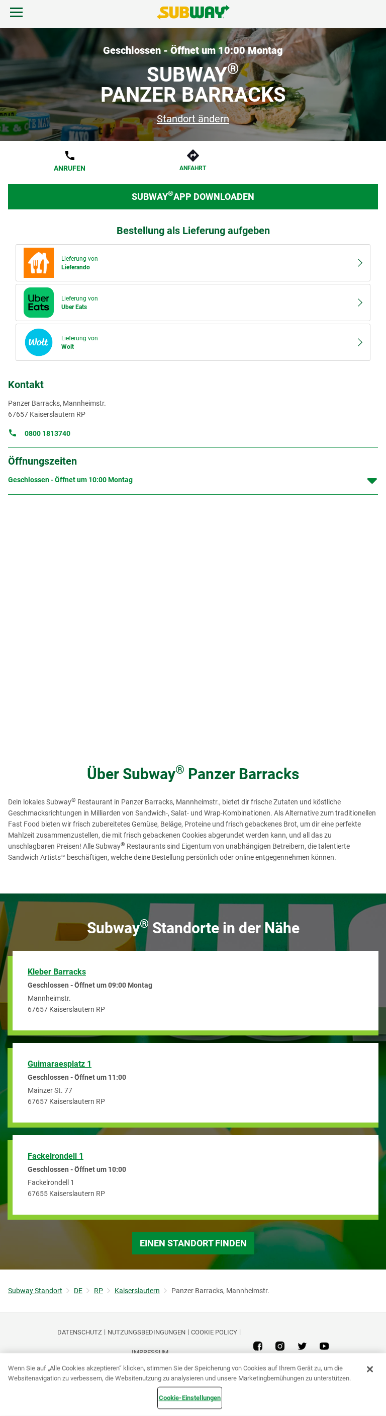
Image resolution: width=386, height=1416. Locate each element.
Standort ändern (193, 119)
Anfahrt (192, 168)
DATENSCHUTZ (79, 1332)
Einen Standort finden (193, 1243)
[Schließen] (370, 1369)
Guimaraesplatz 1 (59, 1064)
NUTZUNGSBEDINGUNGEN (146, 1332)
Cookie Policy (214, 1332)
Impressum (150, 1352)
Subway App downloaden (193, 195)
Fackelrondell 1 (55, 1156)
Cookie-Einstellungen (190, 1397)
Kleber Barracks (57, 972)
